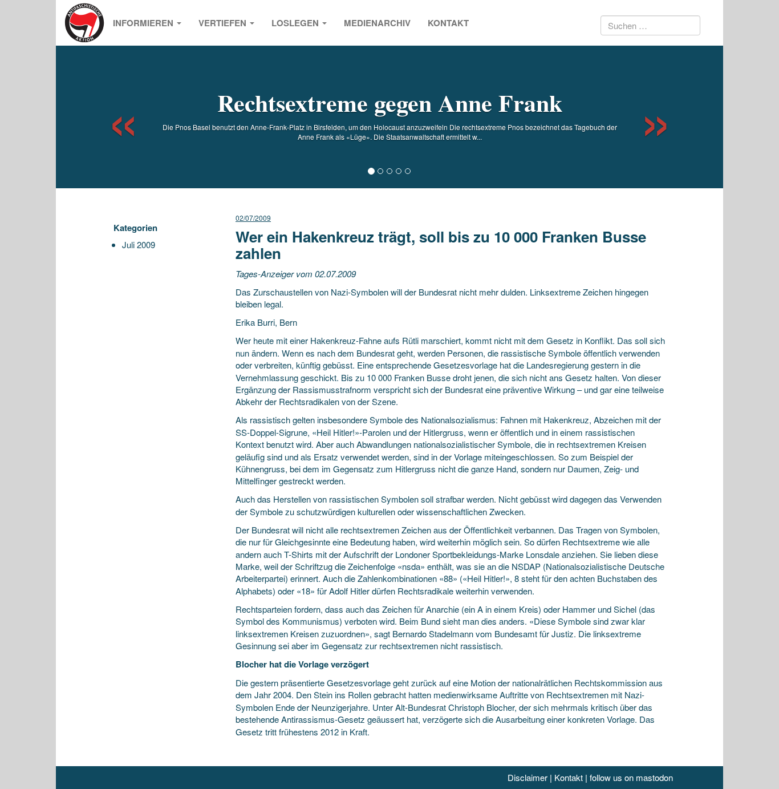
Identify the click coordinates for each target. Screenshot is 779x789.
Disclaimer (527, 777)
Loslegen (296, 23)
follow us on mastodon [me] (631, 777)
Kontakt (448, 23)
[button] (113, 117)
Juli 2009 (138, 244)
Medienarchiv (377, 23)
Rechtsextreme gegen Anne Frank (389, 102)
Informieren (144, 23)
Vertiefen (223, 23)
